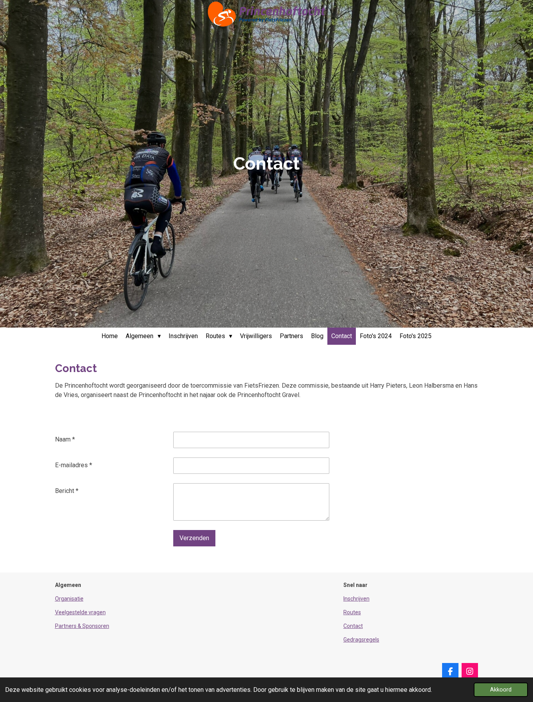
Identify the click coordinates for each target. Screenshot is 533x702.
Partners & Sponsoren (82, 626)
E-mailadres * (73, 465)
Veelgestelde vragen (80, 612)
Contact (353, 626)
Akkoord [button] (501, 689)
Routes (352, 612)
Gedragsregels (361, 639)
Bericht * (66, 491)
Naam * (65, 439)
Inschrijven (356, 599)
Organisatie (69, 599)
